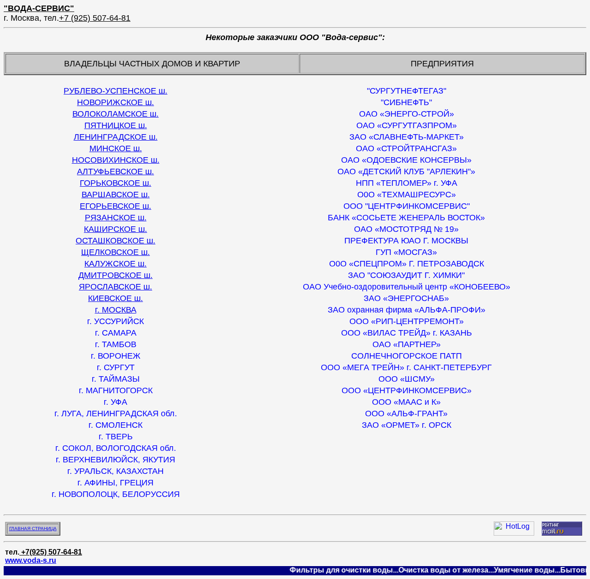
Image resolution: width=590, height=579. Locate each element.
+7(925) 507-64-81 (50, 552)
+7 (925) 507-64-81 (94, 18)
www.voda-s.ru (30, 560)
